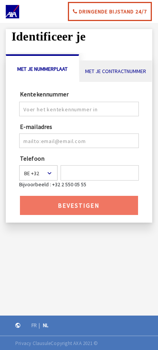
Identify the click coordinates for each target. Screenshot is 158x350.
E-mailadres (36, 126)
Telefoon (32, 158)
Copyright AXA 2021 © (74, 343)
